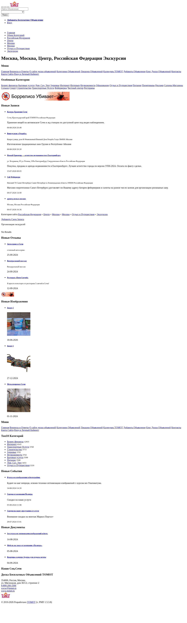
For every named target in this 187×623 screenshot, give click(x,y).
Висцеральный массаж (17, 261)
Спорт (13, 88)
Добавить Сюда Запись (12, 219)
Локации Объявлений (92, 71)
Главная (11, 32)
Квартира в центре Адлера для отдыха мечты (26, 557)
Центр (10, 40)
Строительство (24, 88)
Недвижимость (87, 85)
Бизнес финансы (9, 85)
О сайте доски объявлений (42, 71)
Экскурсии (12, 51)
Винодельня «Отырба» (17, 133)
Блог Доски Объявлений (158, 71)
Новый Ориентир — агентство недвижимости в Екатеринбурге (34, 155)
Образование (102, 85)
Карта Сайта (7, 74)
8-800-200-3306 (8, 585)
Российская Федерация (18, 38)
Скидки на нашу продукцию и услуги (23, 511)
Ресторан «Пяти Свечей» (17, 277)
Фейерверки (61, 88)
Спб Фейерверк (13, 177)
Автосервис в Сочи (15, 244)
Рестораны (89, 88)
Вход (9, 22)
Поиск (5, 15)
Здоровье (54, 85)
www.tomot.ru (8, 591)
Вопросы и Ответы (19, 71)
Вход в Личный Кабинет (26, 74)
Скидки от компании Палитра (20, 494)
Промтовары (148, 85)
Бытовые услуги (26, 85)
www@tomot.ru (8, 588)
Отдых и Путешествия (18, 48)
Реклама (159, 85)
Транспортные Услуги (43, 88)
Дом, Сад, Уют (42, 85)
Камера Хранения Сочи (17, 112)
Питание (137, 85)
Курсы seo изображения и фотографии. (23, 477)
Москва (11, 43)
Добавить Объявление (134, 71)
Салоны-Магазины (173, 85)
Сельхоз (5, 88)
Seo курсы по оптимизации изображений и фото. (27, 533)
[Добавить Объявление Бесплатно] (8, 6)
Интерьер (75, 85)
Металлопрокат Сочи (16, 384)
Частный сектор (75, 88)
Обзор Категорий (15, 35)
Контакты (176, 71)
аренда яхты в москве (16, 199)
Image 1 (10, 308)
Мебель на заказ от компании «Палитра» (24, 545)
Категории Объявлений (68, 71)
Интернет (65, 85)
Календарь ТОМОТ (113, 71)
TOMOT (31, 602)
